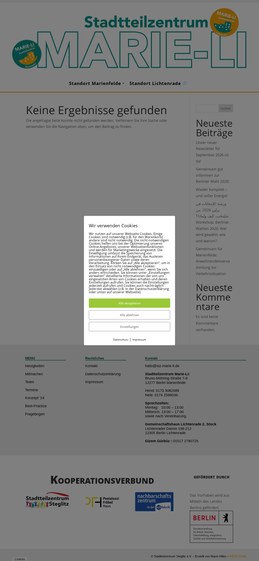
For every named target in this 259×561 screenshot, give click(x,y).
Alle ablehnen (129, 315)
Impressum (139, 339)
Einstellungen (129, 327)
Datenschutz (120, 339)
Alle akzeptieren (129, 303)
